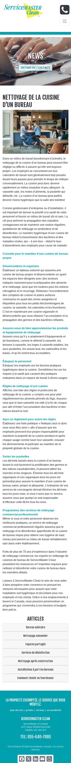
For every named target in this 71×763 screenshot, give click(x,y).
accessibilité (54, 710)
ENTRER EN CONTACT (35, 67)
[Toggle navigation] (64, 21)
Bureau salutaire (35, 627)
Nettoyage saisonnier (35, 635)
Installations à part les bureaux (35, 669)
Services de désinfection (36, 652)
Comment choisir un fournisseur (35, 678)
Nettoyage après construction (35, 661)
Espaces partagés (36, 644)
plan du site (16, 710)
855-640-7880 (39, 736)
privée (29, 710)
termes (40, 710)
